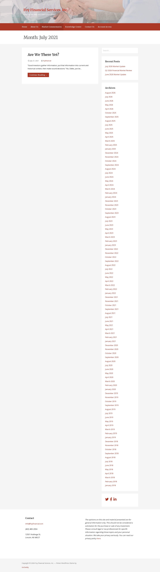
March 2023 (110, 237)
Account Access (105, 27)
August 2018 (110, 457)
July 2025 (108, 125)
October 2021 (110, 305)
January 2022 (110, 293)
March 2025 (110, 141)
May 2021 (109, 325)
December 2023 (111, 201)
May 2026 (109, 105)
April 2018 (109, 473)
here (98, 538)
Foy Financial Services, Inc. (46, 10)
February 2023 (111, 241)
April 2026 (109, 109)
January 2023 (110, 245)
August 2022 (110, 265)
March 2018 (110, 477)
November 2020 (111, 349)
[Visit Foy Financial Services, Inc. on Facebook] (111, 500)
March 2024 (110, 189)
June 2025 (109, 129)
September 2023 (112, 213)
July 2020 (108, 365)
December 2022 (111, 249)
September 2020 (112, 357)
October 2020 (110, 353)
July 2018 (108, 461)
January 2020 (110, 389)
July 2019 (108, 413)
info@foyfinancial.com (34, 524)
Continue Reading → (38, 75)
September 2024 (112, 165)
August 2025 (110, 121)
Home (24, 27)
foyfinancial (47, 61)
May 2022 (109, 277)
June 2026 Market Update (115, 74)
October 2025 (110, 113)
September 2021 (112, 309)
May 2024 (109, 181)
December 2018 (111, 441)
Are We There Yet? (43, 54)
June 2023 (109, 225)
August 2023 (110, 217)
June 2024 (109, 177)
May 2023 (109, 229)
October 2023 (110, 209)
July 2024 (108, 173)
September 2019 (112, 405)
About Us (34, 27)
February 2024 (111, 193)
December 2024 (111, 153)
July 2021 (108, 317)
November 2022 (111, 253)
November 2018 (111, 445)
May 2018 (109, 469)
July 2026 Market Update (115, 66)
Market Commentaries (52, 27)
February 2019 (111, 433)
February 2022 (111, 289)
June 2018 (109, 465)
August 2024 (110, 169)
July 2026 (108, 97)
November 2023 (111, 205)
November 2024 (111, 157)
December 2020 (111, 345)
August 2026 (110, 93)
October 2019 (110, 401)
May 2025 (109, 133)
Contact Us (89, 27)
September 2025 (112, 117)
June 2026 (109, 101)
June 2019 (109, 417)
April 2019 (109, 425)
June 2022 (109, 273)
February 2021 (111, 337)
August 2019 (110, 409)
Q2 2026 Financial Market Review (118, 70)
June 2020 (109, 369)
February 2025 (111, 145)
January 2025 (110, 149)
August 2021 (110, 313)
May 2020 (109, 373)
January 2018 (110, 485)
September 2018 (112, 453)
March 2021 (110, 333)
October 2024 (110, 161)
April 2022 (109, 281)
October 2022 (110, 257)
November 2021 (111, 301)
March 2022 (110, 285)
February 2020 (111, 385)
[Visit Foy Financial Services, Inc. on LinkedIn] (114, 500)
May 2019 (109, 421)
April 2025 (109, 137)
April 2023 (109, 233)
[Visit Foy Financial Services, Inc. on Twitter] (107, 500)
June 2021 (109, 321)
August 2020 (110, 361)
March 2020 (110, 381)
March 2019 (110, 429)
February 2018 (111, 481)
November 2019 (111, 397)
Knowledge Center (73, 27)
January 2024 (110, 197)
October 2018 (110, 449)
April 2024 (109, 185)
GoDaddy (25, 567)
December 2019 (111, 393)
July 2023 (108, 221)
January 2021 (110, 341)
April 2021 (109, 329)
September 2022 (112, 261)
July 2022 (108, 269)
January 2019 (110, 437)
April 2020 (109, 377)
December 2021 (111, 297)
